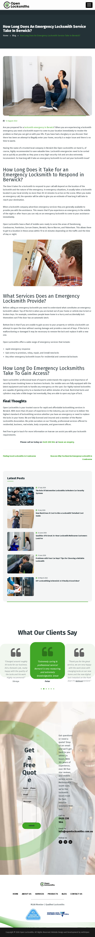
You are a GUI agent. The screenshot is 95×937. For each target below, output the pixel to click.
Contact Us (76, 894)
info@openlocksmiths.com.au (76, 831)
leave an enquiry (66, 442)
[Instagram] (65, 842)
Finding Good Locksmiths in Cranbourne (19, 456)
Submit (32, 826)
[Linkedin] (70, 842)
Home (15, 894)
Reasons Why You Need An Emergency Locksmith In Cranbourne (71, 457)
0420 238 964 (49, 442)
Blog (64, 894)
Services (39, 894)
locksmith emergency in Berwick (39, 127)
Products (53, 894)
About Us (26, 894)
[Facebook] (60, 842)
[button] (41, 688)
